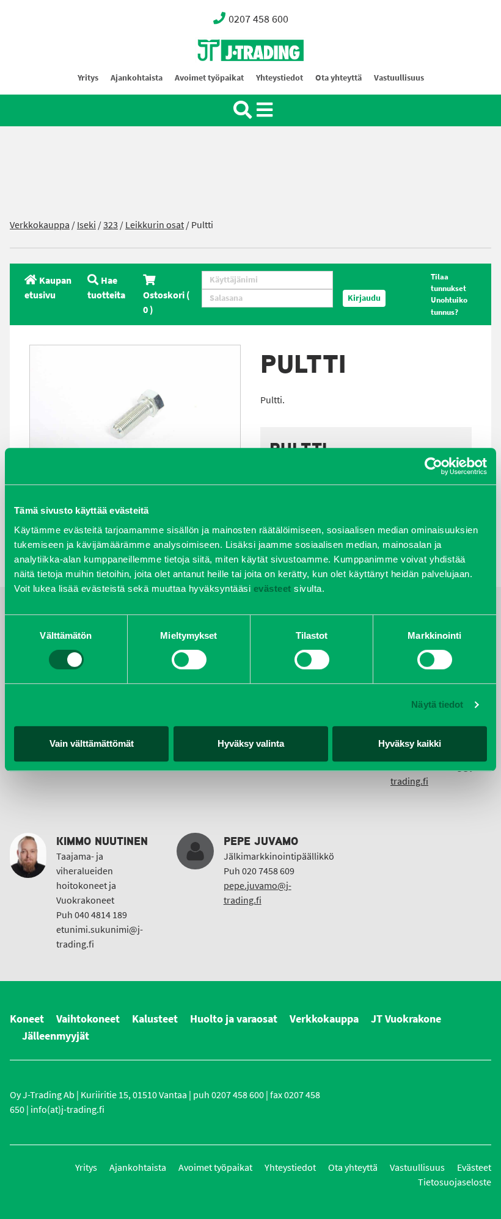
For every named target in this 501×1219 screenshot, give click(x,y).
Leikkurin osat (154, 224)
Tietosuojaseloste (454, 1182)
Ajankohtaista (137, 78)
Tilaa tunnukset (448, 282)
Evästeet (474, 1167)
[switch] (189, 659)
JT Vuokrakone (406, 1019)
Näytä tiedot (437, 704)
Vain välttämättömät (91, 743)
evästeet (270, 588)
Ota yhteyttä (338, 78)
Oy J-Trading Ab (228, 77)
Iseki (86, 224)
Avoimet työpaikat (209, 78)
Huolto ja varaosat (233, 1019)
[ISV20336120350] (135, 415)
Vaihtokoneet (88, 1019)
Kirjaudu (364, 298)
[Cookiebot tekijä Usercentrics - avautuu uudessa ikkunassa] (433, 466)
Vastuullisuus (399, 78)
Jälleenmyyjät (55, 1036)
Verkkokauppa (40, 224)
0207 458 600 (258, 19)
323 (110, 224)
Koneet (27, 1019)
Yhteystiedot (279, 78)
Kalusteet (155, 1019)
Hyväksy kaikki (409, 743)
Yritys (88, 78)
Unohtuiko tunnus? (449, 306)
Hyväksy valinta (251, 743)
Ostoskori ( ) (166, 302)
